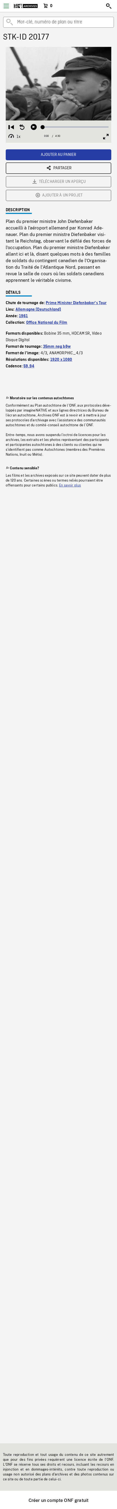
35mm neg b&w (57, 346)
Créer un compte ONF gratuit (58, 1500)
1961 (23, 316)
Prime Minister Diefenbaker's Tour (76, 303)
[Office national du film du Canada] (26, 6)
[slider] (76, 127)
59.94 (28, 366)
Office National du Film (46, 322)
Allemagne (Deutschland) (38, 309)
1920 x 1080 (61, 360)
